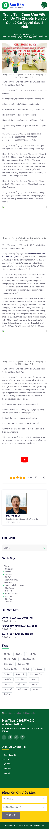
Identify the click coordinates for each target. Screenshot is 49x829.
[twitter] (10, 737)
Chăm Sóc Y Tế (23, 664)
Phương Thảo (13, 516)
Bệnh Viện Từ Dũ (10, 659)
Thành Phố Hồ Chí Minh (14, 585)
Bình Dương (9, 588)
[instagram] (16, 737)
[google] (22, 737)
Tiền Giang (9, 602)
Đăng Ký (12, 815)
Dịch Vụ (7, 566)
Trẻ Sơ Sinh (22, 689)
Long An (8, 596)
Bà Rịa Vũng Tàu (11, 594)
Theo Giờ (7, 684)
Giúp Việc (9, 574)
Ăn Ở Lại (7, 694)
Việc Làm (36, 689)
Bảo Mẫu (19, 654)
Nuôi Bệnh (9, 569)
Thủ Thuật (21, 684)
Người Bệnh (20, 674)
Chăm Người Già (11, 580)
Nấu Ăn (33, 679)
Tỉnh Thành (8, 583)
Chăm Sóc (8, 664)
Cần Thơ (8, 599)
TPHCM (34, 684)
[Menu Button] (44, 5)
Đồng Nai (8, 591)
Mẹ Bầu (7, 674)
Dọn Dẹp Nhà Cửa (10, 669)
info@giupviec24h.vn (13, 724)
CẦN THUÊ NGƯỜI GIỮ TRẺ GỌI (17, 634)
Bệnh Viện (32, 654)
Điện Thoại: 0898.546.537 (18, 720)
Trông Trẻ (8, 689)
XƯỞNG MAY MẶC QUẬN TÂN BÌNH (19, 626)
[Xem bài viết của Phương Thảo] (16, 503)
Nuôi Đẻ (8, 572)
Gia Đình (26, 669)
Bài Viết (7, 654)
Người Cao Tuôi (36, 674)
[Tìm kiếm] (44, 548)
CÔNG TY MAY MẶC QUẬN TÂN (17, 618)
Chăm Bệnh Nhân (28, 659)
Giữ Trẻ (8, 577)
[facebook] (4, 737)
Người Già (7, 679)
